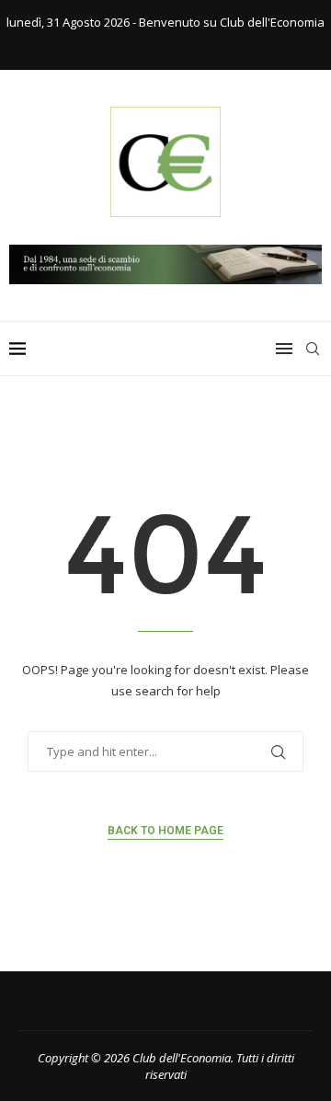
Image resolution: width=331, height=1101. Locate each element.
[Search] (312, 348)
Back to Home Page (165, 830)
